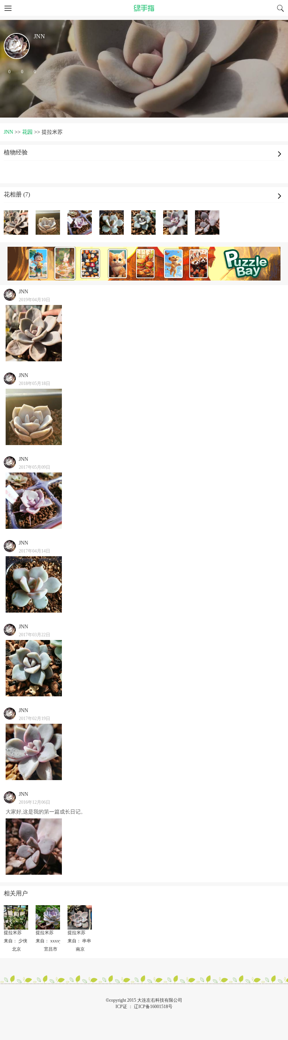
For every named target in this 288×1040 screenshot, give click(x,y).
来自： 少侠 (15, 940)
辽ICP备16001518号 (153, 1006)
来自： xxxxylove (52, 940)
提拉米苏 (13, 932)
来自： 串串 (79, 940)
